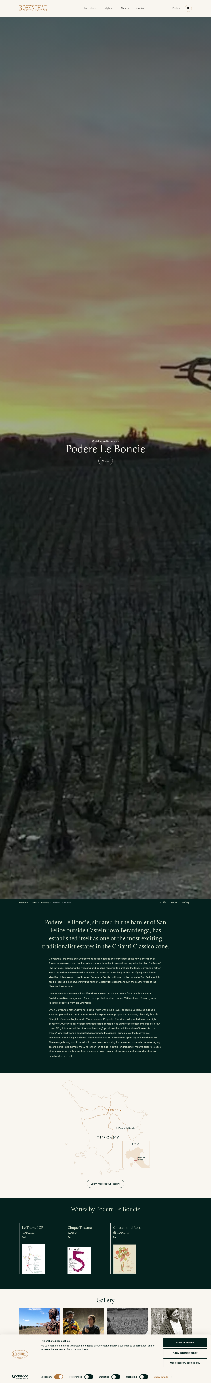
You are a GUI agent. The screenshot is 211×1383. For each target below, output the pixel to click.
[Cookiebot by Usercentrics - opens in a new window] (20, 1377)
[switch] (88, 1376)
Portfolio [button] (89, 8)
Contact (141, 8)
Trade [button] (175, 8)
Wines (105, 460)
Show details (161, 1377)
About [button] (124, 8)
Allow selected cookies (185, 1352)
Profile (163, 902)
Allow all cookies (185, 1342)
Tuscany (44, 902)
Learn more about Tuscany (105, 1183)
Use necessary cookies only (185, 1362)
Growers (23, 902)
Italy (34, 902)
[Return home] (33, 8)
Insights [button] (107, 8)
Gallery (185, 902)
